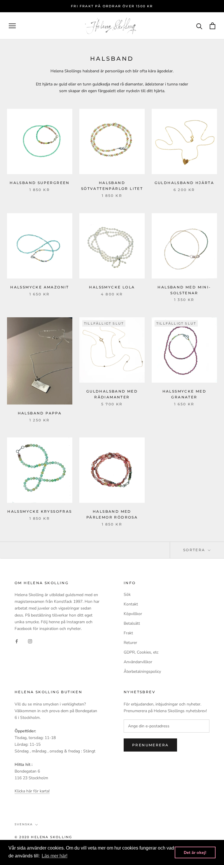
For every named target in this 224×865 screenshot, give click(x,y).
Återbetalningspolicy (142, 671)
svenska (24, 824)
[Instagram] (30, 641)
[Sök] (199, 26)
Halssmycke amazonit (39, 287)
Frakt (128, 633)
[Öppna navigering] (12, 25)
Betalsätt (132, 623)
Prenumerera (150, 745)
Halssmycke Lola (112, 287)
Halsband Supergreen (40, 183)
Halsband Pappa (40, 413)
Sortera (195, 550)
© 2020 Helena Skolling (43, 837)
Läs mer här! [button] (54, 855)
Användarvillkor (138, 662)
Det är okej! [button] (195, 852)
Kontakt (131, 604)
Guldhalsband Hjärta (184, 183)
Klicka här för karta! (32, 791)
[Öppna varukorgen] (212, 25)
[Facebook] (17, 641)
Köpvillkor (133, 614)
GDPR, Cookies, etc (141, 652)
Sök (127, 594)
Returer (130, 642)
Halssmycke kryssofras (39, 511)
